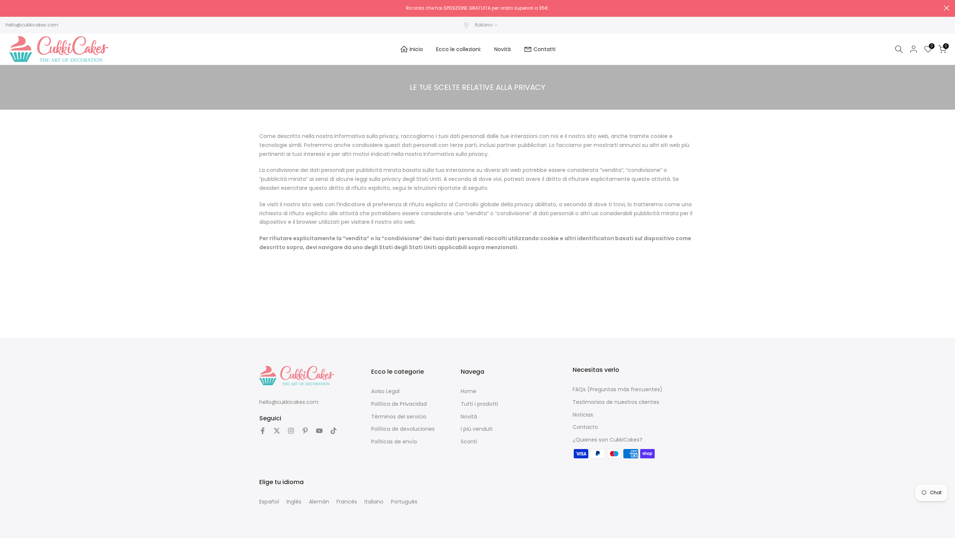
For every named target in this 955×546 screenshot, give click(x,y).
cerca (8, 8)
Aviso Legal (385, 391)
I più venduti (476, 429)
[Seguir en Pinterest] (305, 430)
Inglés (293, 501)
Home (468, 391)
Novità (502, 49)
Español (269, 501)
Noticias (583, 414)
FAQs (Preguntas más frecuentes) (618, 389)
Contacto (585, 427)
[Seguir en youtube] (319, 430)
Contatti (544, 49)
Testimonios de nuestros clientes (616, 402)
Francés (346, 501)
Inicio (416, 49)
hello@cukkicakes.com (32, 25)
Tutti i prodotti (479, 404)
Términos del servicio (398, 416)
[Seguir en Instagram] (291, 430)
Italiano (373, 501)
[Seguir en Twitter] (276, 430)
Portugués (404, 501)
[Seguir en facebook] (262, 430)
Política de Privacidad (399, 404)
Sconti (469, 441)
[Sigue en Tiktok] (333, 430)
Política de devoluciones (403, 429)
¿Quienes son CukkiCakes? (607, 439)
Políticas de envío (394, 441)
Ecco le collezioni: (458, 49)
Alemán (319, 501)
